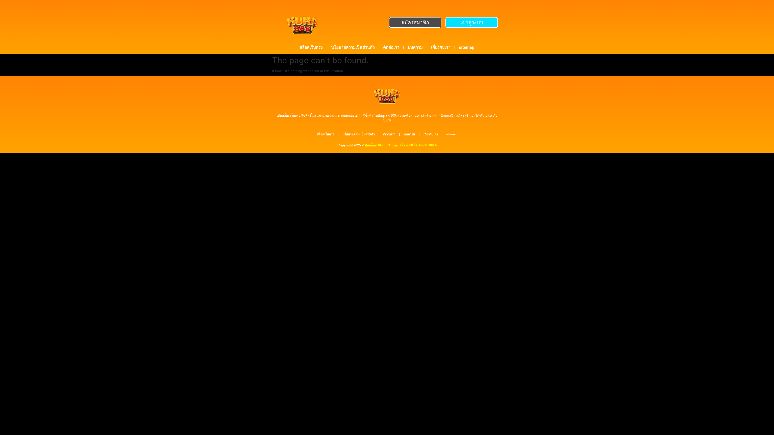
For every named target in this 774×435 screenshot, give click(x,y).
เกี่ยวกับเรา (440, 47)
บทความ (415, 47)
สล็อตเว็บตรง (311, 47)
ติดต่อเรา (391, 47)
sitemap (466, 47)
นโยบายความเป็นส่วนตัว (353, 47)
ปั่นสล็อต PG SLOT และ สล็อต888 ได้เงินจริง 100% (401, 145)
